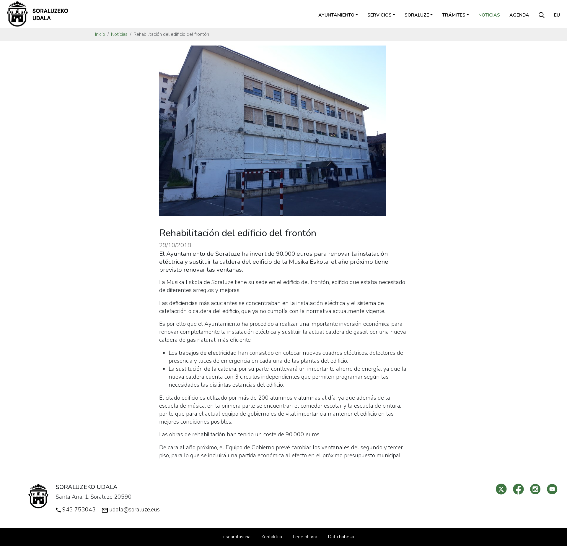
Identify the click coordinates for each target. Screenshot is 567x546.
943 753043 (79, 509)
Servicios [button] (379, 15)
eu (557, 15)
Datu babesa (341, 537)
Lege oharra (305, 537)
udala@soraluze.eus (134, 509)
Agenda (519, 15)
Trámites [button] (453, 15)
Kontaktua (271, 537)
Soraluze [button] (417, 15)
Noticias (489, 15)
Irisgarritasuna (236, 537)
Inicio (100, 34)
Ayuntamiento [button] (336, 15)
